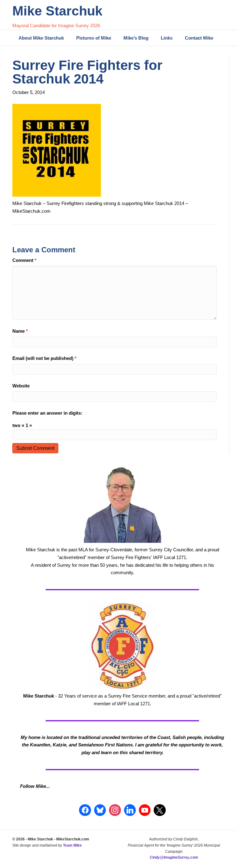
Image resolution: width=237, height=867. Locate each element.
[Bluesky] (100, 810)
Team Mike (72, 845)
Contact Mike (199, 38)
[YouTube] (144, 810)
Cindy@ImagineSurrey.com (174, 857)
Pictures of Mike (93, 38)
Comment (24, 260)
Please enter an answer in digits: (47, 413)
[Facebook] (84, 810)
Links (167, 38)
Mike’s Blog (135, 38)
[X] (159, 810)
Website (21, 385)
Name (20, 331)
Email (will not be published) (44, 358)
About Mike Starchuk (41, 38)
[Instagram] (114, 810)
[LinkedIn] (130, 810)
